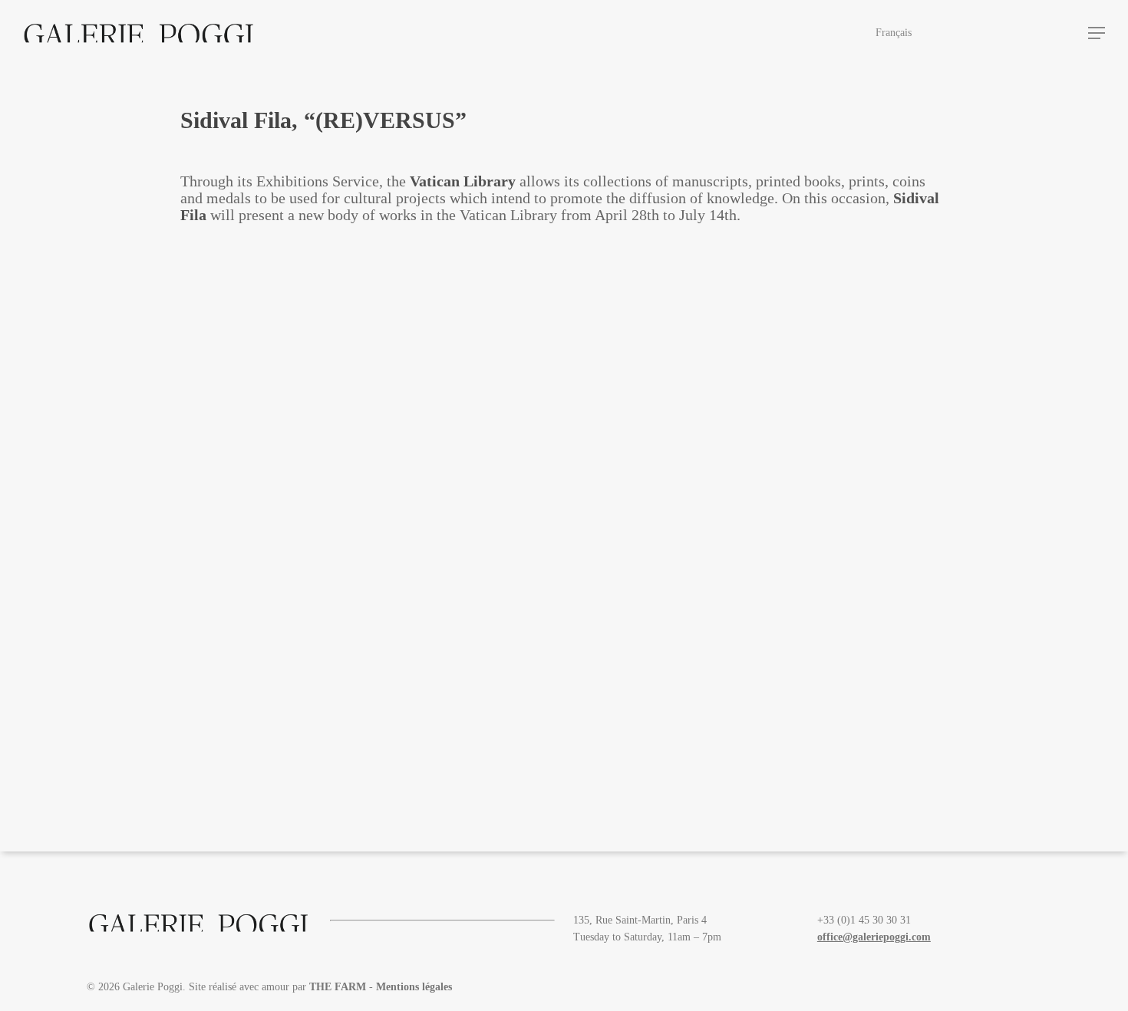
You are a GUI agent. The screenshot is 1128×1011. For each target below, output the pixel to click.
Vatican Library (463, 181)
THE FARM (337, 987)
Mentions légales (414, 987)
